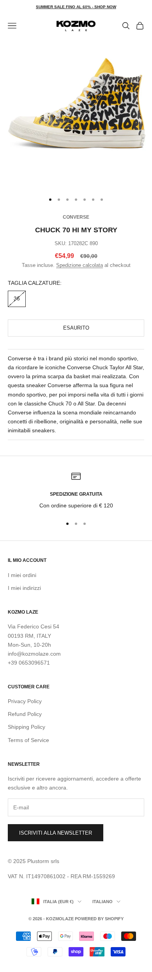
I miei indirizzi (24, 588)
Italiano (102, 901)
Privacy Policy (25, 701)
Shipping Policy (26, 727)
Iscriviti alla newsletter (55, 833)
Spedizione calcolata (79, 265)
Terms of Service (28, 740)
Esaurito (76, 328)
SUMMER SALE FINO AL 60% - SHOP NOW (76, 7)
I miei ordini (22, 575)
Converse (76, 217)
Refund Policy (25, 714)
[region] (76, 491)
